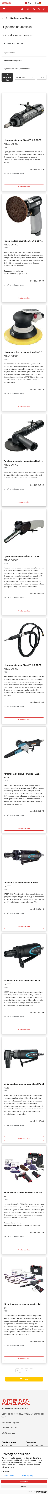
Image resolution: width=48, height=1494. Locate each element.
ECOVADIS (7, 1446)
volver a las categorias (15, 43)
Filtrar (25, 1379)
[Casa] (3, 18)
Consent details (8, 1475)
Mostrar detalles (24, 187)
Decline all (24, 1487)
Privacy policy (27, 1475)
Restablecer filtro (7, 78)
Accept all (24, 1482)
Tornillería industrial (34, 1446)
